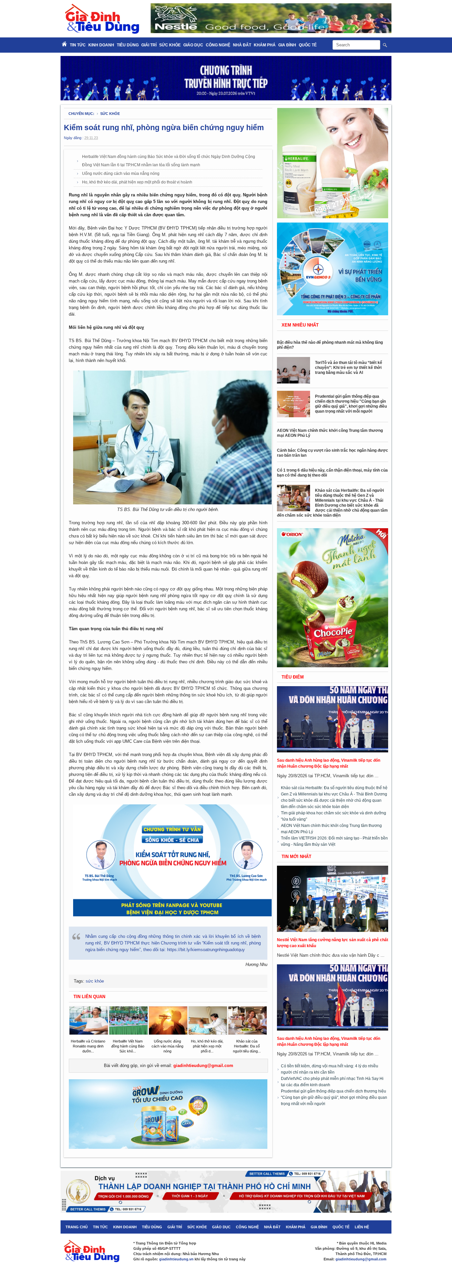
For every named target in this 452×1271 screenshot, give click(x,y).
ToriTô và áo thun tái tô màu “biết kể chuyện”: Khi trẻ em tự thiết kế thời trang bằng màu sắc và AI (348, 367)
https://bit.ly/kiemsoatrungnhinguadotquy (206, 949)
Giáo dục (193, 45)
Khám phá (265, 45)
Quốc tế (308, 45)
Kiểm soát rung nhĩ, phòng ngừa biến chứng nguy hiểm (164, 127)
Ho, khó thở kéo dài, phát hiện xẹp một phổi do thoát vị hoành (137, 182)
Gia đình (287, 45)
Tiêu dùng (128, 45)
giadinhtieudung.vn (176, 1259)
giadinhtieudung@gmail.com (203, 1065)
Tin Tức (78, 45)
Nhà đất (242, 45)
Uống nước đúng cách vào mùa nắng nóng (120, 173)
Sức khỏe (170, 45)
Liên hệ (362, 1227)
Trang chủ (77, 1227)
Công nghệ (218, 45)
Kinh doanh (101, 45)
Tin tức (100, 1227)
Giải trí (149, 45)
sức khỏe (110, 114)
